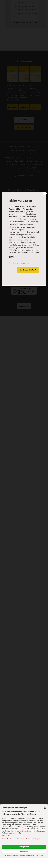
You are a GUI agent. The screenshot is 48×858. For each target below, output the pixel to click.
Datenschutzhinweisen (30, 252)
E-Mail (11, 257)
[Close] (44, 193)
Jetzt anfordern (28, 270)
